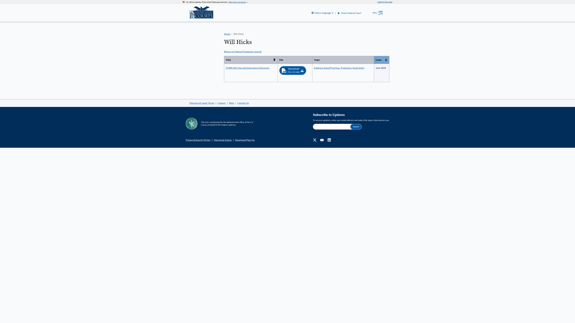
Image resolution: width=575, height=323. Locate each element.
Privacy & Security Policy (198, 139)
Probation (346, 67)
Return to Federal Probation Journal (243, 51)
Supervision (358, 67)
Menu (375, 13)
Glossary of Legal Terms (202, 103)
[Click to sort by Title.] (275, 60)
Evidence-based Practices (327, 67)
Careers (222, 103)
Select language (323, 12)
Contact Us (243, 103)
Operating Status (223, 139)
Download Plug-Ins (245, 139)
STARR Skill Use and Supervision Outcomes (247, 67)
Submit (356, 126)
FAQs (231, 103)
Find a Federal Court (351, 13)
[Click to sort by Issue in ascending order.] (387, 60)
